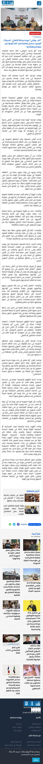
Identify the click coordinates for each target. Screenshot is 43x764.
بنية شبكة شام (16, 741)
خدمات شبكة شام (34, 745)
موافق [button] (36, 760)
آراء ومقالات (36, 730)
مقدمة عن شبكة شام (13, 745)
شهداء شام (17, 727)
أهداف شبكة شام (34, 741)
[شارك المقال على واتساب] (10, 524)
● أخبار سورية (35, 33)
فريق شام (18, 730)
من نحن (19, 723)
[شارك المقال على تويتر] (14, 524)
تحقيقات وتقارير (35, 727)
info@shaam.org (34, 712)
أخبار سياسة (36, 723)
